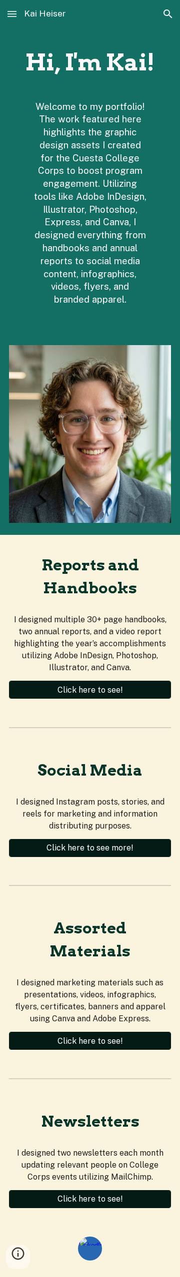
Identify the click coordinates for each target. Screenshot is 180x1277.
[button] (12, 13)
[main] (90, 62)
